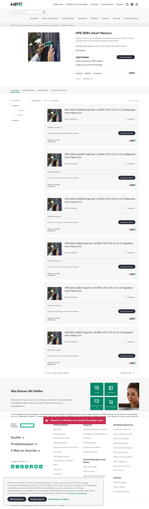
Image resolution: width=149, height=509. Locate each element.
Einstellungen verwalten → (59, 499)
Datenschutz (15, 506)
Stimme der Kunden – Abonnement (122, 468)
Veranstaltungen (90, 467)
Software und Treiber (92, 447)
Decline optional (37, 499)
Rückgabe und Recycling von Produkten (95, 436)
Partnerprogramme (121, 491)
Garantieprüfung (90, 452)
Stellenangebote (60, 443)
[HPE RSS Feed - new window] (41, 466)
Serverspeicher (55, 25)
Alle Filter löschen (36, 100)
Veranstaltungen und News (94, 461)
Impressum (58, 469)
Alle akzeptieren (17, 499)
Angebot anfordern (126, 133)
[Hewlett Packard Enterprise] (16, 4)
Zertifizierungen (119, 482)
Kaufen (16, 437)
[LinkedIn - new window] (12, 466)
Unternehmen (107, 4)
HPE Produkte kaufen (111, 406)
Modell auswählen (126, 57)
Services (94, 4)
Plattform (16, 120)
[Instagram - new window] (22, 466)
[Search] (44, 12)
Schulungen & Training (122, 434)
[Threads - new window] (26, 466)
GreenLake (58, 4)
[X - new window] (17, 466)
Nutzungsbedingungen (30, 506)
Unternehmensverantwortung (65, 447)
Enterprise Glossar (120, 443)
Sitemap (61, 506)
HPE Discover (88, 471)
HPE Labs (57, 452)
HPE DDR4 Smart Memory (84, 46)
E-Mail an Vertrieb (24, 450)
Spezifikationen (97, 73)
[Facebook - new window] (31, 466)
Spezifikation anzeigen (54, 127)
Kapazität (16, 105)
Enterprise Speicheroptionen (42, 25)
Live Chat (97, 392)
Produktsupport (111, 392)
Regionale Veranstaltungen (94, 476)
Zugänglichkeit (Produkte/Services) (61, 436)
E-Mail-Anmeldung (120, 438)
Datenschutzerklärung (78, 493)
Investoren (57, 474)
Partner (117, 477)
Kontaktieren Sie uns (121, 429)
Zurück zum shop (15, 25)
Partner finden (119, 487)
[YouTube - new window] (36, 466)
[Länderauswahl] (132, 4)
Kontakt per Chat (88, 79)
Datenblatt (88, 73)
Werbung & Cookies (48, 506)
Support (119, 4)
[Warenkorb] (127, 4)
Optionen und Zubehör (27, 25)
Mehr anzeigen (81, 50)
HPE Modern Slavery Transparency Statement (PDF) (63, 460)
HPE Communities (120, 452)
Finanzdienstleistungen (123, 448)
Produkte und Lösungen (77, 4)
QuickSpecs (79, 73)
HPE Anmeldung (120, 461)
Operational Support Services (95, 429)
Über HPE (57, 429)
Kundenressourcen (123, 424)
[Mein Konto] (136, 4)
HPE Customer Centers (122, 457)
